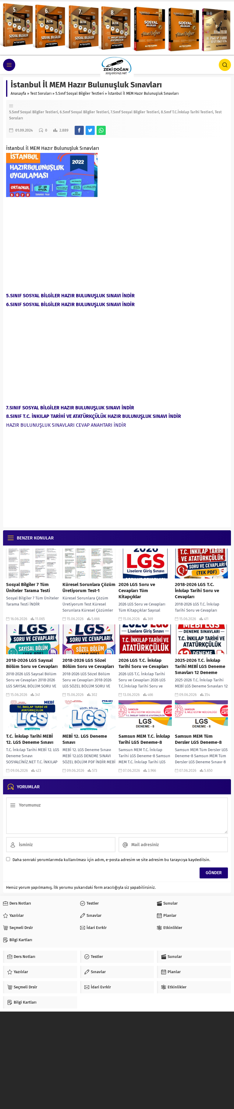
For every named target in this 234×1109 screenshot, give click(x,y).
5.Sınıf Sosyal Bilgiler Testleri (79, 93)
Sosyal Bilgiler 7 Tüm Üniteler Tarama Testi (28, 587)
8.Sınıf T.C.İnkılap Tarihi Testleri (187, 112)
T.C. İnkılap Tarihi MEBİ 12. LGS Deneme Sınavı (29, 739)
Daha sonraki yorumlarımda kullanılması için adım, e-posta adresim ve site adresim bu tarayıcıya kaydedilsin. (111, 859)
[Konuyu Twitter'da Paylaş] (90, 130)
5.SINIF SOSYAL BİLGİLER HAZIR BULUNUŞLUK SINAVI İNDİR (70, 295)
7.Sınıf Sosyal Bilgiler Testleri (135, 112)
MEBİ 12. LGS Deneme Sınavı (84, 739)
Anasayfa (18, 93)
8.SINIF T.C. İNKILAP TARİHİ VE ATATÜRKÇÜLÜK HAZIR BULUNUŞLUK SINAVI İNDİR (93, 416)
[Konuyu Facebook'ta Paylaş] (79, 130)
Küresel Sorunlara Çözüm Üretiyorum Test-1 (88, 587)
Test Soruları (40, 93)
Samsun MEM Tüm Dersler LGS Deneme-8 (198, 739)
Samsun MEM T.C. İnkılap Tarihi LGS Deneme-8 (144, 739)
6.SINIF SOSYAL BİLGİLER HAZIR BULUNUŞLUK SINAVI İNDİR (70, 304)
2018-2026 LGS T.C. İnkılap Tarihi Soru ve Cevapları (197, 590)
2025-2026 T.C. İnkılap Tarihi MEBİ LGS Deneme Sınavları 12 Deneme (200, 666)
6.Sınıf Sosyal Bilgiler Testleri (84, 112)
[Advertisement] (117, 242)
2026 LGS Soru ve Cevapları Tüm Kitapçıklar (137, 590)
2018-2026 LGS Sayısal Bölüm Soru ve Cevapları (32, 663)
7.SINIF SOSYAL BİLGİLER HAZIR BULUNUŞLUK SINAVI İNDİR (70, 408)
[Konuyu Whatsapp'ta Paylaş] (101, 130)
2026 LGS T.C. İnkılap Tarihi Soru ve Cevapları (143, 663)
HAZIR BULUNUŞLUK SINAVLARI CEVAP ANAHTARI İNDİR (66, 425)
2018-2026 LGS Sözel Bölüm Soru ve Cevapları (88, 663)
